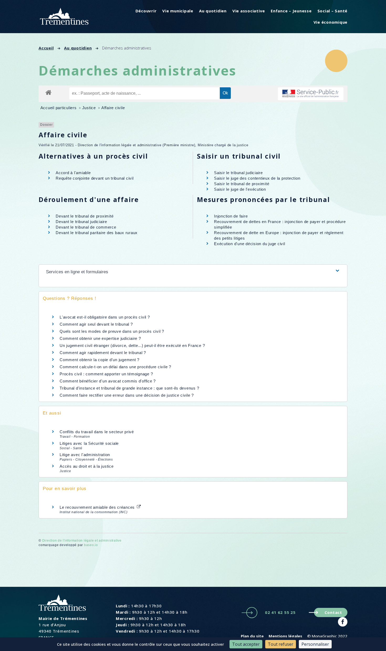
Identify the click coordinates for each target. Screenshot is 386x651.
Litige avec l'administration (85, 454)
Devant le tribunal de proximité (84, 216)
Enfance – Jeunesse (291, 10)
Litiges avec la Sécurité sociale (89, 443)
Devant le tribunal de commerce (86, 227)
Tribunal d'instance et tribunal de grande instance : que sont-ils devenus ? (129, 388)
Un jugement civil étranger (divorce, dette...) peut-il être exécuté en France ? (132, 345)
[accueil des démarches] (48, 92)
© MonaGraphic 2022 (327, 636)
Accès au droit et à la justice (87, 466)
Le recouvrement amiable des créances (98, 507)
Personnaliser (315, 644)
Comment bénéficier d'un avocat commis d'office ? (108, 381)
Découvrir (146, 10)
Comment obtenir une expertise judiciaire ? (100, 338)
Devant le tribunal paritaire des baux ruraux (97, 232)
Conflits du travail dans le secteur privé (97, 432)
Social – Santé (332, 10)
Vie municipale (177, 10)
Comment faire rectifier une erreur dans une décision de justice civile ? (127, 395)
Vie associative (248, 10)
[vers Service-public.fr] (310, 93)
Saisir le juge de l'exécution (240, 189)
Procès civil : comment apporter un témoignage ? (106, 374)
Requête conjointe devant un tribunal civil (95, 178)
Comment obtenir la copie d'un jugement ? (99, 359)
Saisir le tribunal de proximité (241, 183)
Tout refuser (280, 644)
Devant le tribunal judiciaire (81, 221)
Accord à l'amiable (73, 172)
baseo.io (91, 545)
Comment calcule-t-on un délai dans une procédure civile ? (115, 367)
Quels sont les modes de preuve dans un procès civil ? (112, 331)
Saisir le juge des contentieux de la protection (257, 178)
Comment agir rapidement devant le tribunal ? (103, 352)
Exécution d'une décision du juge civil (250, 243)
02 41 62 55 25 (280, 612)
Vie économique (331, 22)
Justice (89, 107)
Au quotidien (213, 10)
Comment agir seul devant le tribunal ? (96, 324)
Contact (333, 612)
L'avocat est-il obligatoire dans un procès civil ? (105, 317)
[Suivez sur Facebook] (342, 622)
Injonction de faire (231, 216)
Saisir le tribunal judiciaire (238, 172)
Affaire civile (113, 107)
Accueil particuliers (59, 107)
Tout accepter (246, 644)
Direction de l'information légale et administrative (82, 540)
